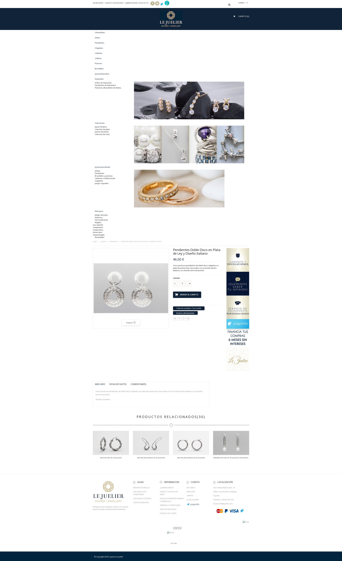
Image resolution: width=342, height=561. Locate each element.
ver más (174, 543)
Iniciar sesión (98, 3)
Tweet (175, 319)
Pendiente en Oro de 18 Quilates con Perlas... (231, 458)
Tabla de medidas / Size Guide (188, 308)
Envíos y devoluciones (185, 313)
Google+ (184, 319)
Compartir (179, 319)
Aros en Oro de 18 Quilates (111, 458)
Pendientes (113, 241)
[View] (111, 443)
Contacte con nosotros (114, 3)
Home (95, 241)
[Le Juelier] (171, 19)
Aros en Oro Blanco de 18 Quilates (151, 458)
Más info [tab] (100, 384)
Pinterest (188, 319)
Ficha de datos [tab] (118, 384)
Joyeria (103, 241)
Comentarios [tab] (138, 384)
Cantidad (176, 278)
